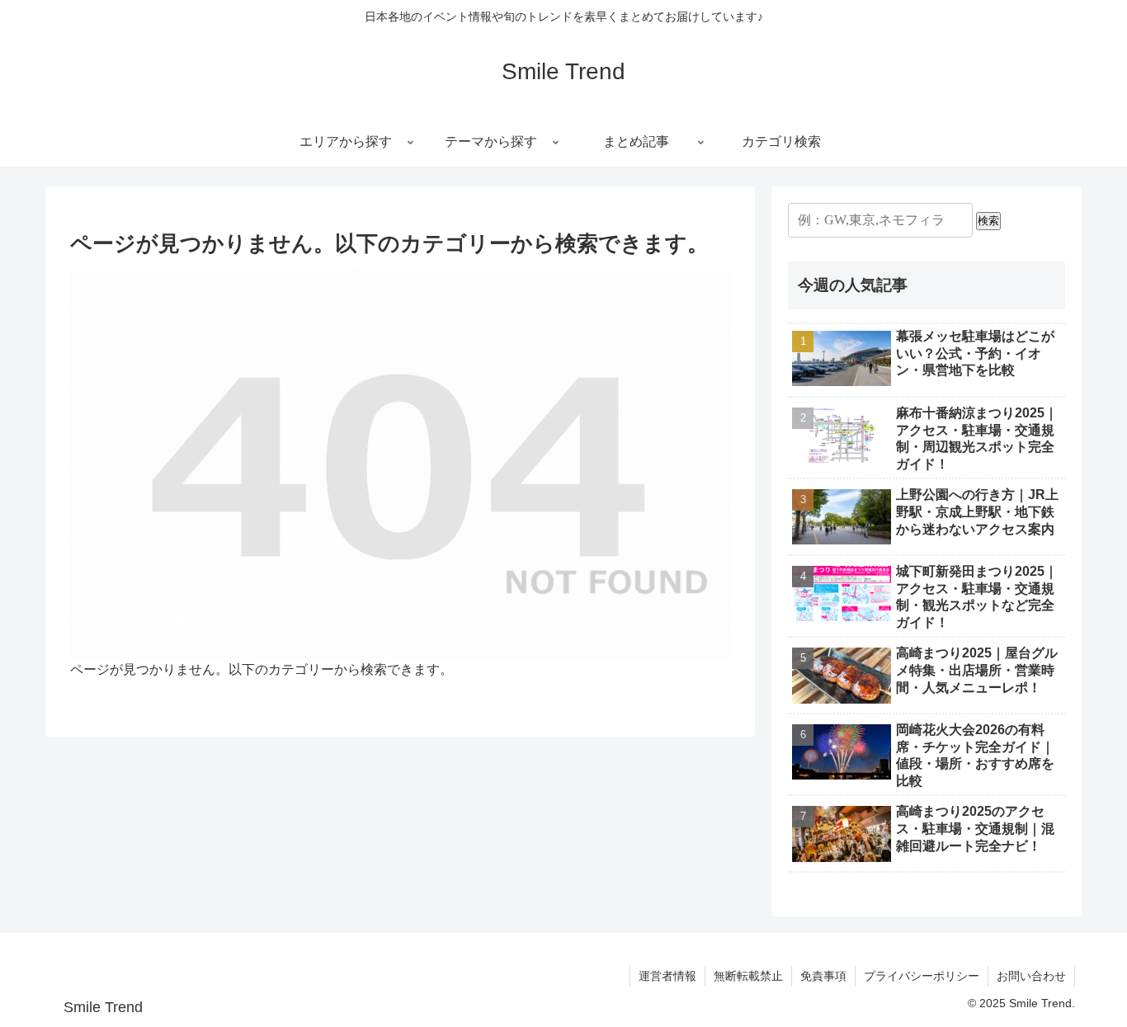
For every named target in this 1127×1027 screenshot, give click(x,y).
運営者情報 (667, 975)
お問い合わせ (1031, 975)
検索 (988, 220)
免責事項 (823, 975)
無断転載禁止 (748, 975)
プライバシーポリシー (921, 975)
